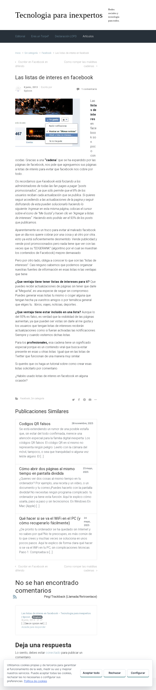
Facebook (46, 52)
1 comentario (89, 89)
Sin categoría (31, 52)
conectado (53, 652)
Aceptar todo (91, 672)
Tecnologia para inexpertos (59, 15)
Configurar (138, 672)
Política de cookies (35, 681)
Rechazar (115, 672)
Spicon (28, 90)
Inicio (18, 52)
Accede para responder (33, 627)
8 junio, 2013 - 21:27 (32, 620)
